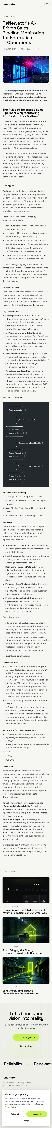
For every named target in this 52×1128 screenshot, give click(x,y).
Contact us (26, 1046)
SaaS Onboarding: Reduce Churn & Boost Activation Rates (21, 992)
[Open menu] (46, 4)
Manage (26, 1120)
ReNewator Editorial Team (14, 49)
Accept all (37, 1114)
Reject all (15, 1114)
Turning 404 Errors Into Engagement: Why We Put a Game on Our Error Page (25, 911)
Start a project (26, 1037)
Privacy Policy (10, 1107)
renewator (9, 4)
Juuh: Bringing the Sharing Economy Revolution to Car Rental (22, 952)
